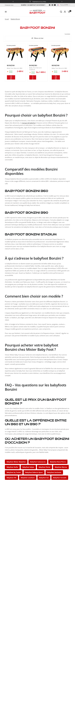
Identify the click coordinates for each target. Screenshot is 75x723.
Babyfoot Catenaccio (38, 462)
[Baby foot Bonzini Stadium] (37, 53)
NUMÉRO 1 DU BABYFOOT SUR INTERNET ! (33, 5)
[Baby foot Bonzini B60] (60, 53)
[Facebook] (49, 5)
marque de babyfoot (29, 123)
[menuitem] (9, 5)
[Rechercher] (61, 12)
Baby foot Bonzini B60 (59, 68)
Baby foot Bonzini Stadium (35, 68)
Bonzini (11, 65)
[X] (52, 5)
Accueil (7, 19)
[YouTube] (55, 5)
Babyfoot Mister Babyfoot (16, 462)
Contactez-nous (9, 5)
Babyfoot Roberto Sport (34, 472)
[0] (68, 12)
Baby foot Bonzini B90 (14, 68)
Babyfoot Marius (61, 467)
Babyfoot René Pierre (58, 462)
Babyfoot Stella (12, 467)
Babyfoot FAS (11, 478)
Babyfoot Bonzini (15, 19)
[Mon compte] (65, 12)
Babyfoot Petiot (44, 467)
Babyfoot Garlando (54, 472)
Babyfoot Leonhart (28, 478)
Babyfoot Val (44, 478)
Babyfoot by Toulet (14, 472)
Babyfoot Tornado (59, 478)
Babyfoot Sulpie (28, 467)
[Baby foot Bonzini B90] (15, 53)
